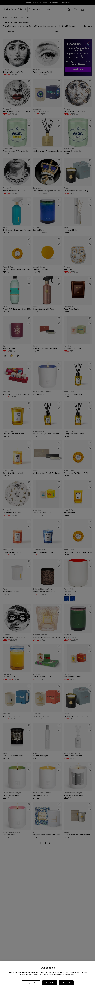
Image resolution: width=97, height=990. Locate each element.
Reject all (49, 983)
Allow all (66, 983)
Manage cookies (31, 983)
